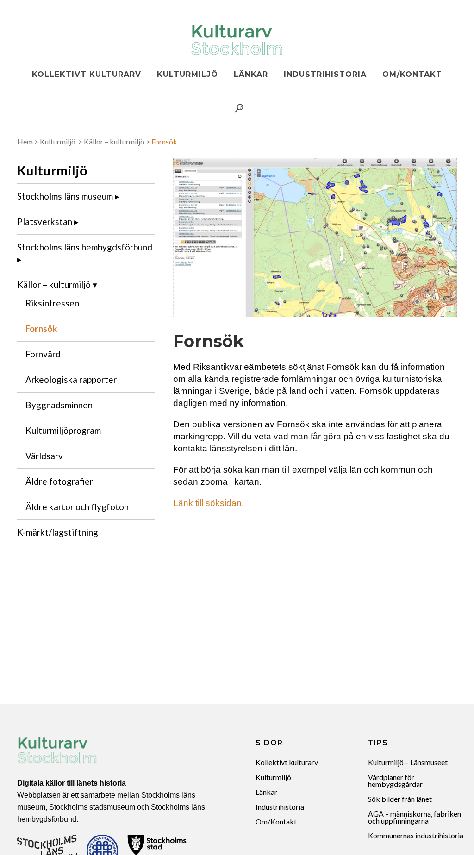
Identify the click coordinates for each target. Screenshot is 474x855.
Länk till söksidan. (208, 503)
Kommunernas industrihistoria (415, 835)
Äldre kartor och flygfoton (77, 506)
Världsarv (44, 455)
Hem (25, 141)
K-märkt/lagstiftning (57, 532)
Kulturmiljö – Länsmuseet (408, 762)
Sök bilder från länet (400, 798)
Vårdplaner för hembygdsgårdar (395, 780)
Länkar (266, 791)
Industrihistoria (280, 806)
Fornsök (41, 328)
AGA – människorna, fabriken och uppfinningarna (414, 817)
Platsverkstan (44, 221)
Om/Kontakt (276, 821)
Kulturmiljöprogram (63, 430)
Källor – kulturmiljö (114, 141)
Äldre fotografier (59, 481)
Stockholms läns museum (65, 196)
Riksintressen (52, 303)
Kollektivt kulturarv (287, 762)
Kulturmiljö (57, 141)
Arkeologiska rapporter (71, 379)
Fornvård (43, 354)
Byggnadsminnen (59, 404)
